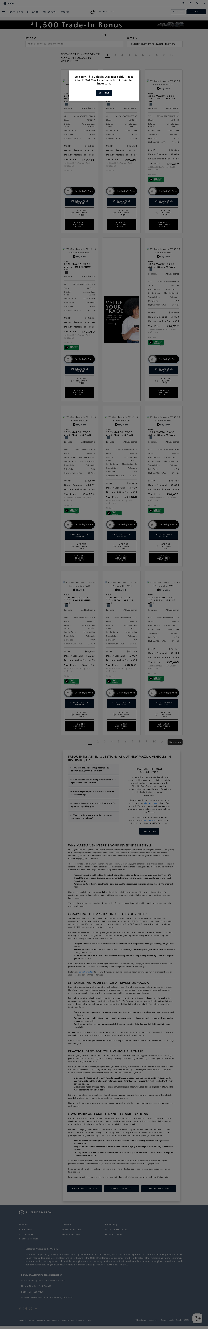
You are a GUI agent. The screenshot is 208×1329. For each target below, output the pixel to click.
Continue (103, 93)
